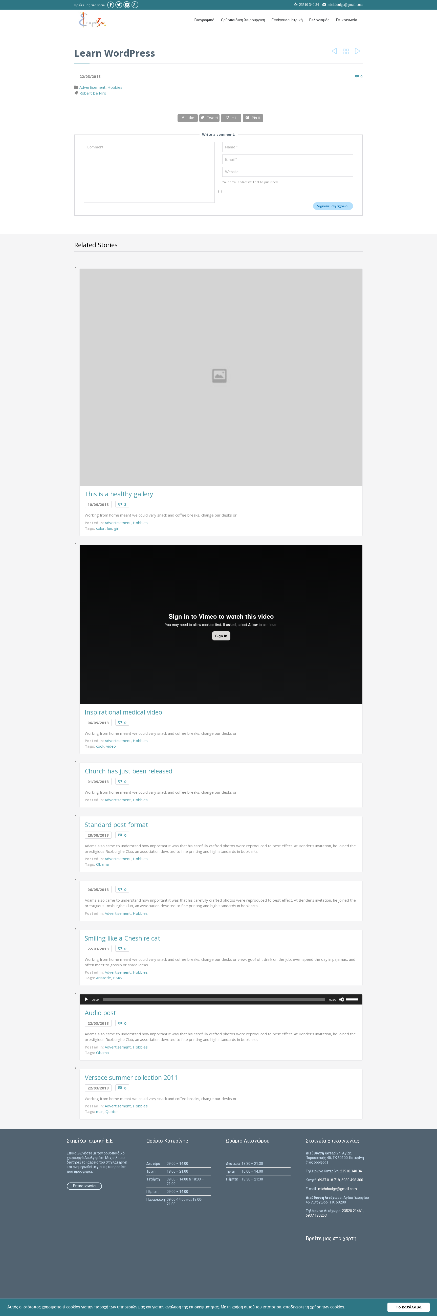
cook (100, 746)
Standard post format (116, 824)
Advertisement (92, 87)
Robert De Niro (92, 93)
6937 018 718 (329, 1180)
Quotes (112, 1111)
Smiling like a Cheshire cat (122, 938)
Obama (102, 864)
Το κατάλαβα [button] (409, 1307)
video (111, 746)
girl (116, 528)
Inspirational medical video (123, 712)
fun (109, 528)
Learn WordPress (114, 53)
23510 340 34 (351, 1171)
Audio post (100, 1012)
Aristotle (103, 977)
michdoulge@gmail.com (345, 5)
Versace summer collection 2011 (131, 1077)
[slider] (353, 998)
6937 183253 (316, 1215)
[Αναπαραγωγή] (86, 999)
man (99, 1111)
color (100, 528)
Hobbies (114, 87)
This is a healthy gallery (119, 493)
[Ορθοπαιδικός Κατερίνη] (92, 20)
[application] (221, 999)
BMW (117, 977)
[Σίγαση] (341, 999)
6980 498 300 (352, 1180)
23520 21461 (352, 1211)
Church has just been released (128, 771)
